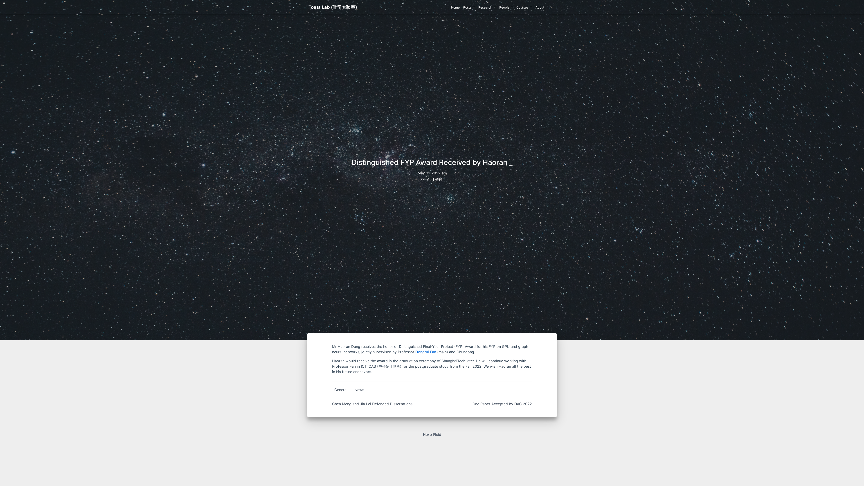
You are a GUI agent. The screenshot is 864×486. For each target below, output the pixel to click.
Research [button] (485, 7)
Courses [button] (522, 7)
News (359, 389)
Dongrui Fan (425, 352)
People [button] (504, 7)
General (340, 389)
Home (455, 7)
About (540, 7)
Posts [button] (467, 7)
